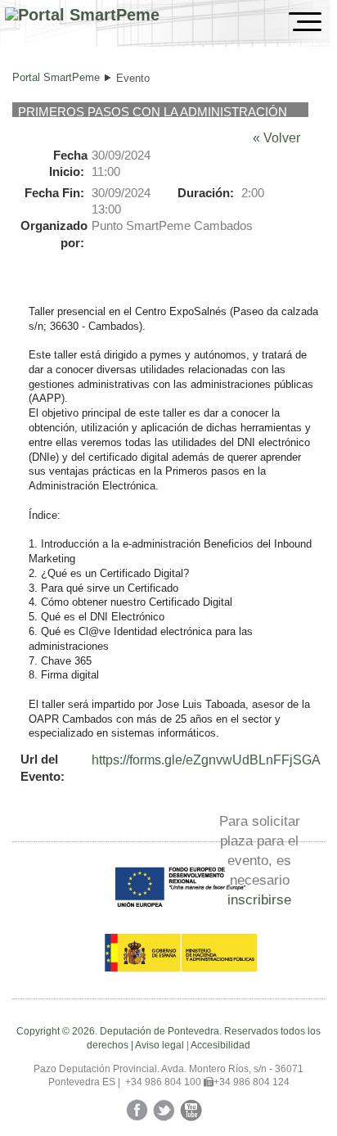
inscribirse (259, 899)
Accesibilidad (220, 1045)
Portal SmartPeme (56, 77)
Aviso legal (159, 1045)
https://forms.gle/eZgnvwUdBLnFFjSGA (206, 760)
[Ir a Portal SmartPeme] (82, 15)
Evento (133, 78)
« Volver (276, 138)
